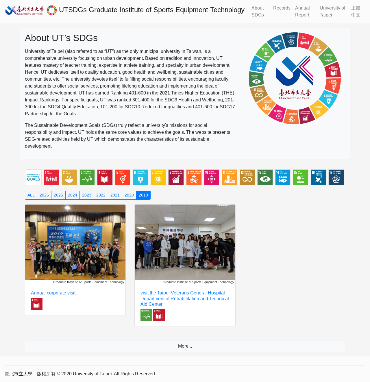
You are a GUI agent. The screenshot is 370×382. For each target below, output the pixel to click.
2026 (44, 195)
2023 (86, 195)
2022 (101, 195)
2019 (143, 195)
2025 (58, 195)
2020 (129, 195)
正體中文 (355, 11)
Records (282, 7)
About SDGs (257, 11)
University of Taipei (332, 11)
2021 (115, 195)
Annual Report (302, 11)
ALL (31, 195)
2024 (72, 195)
